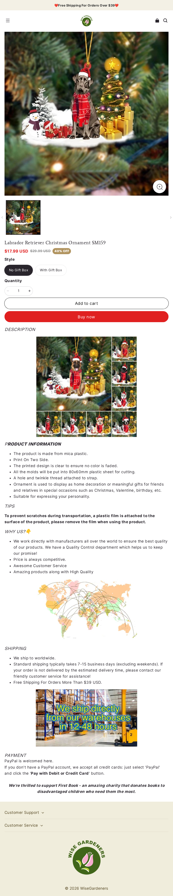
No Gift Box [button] (18, 270)
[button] (8, 20)
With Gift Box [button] (51, 270)
